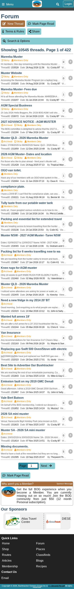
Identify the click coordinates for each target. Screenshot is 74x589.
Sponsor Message (65, 484)
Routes (6, 554)
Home (6, 543)
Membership (10, 566)
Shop (5, 549)
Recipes (41, 566)
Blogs (39, 560)
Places (40, 549)
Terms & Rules (14, 31)
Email (5, 578)
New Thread (15, 23)
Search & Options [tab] (18, 40)
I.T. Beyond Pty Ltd (56, 586)
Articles (6, 560)
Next (44, 465)
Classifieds (43, 554)
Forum (40, 543)
